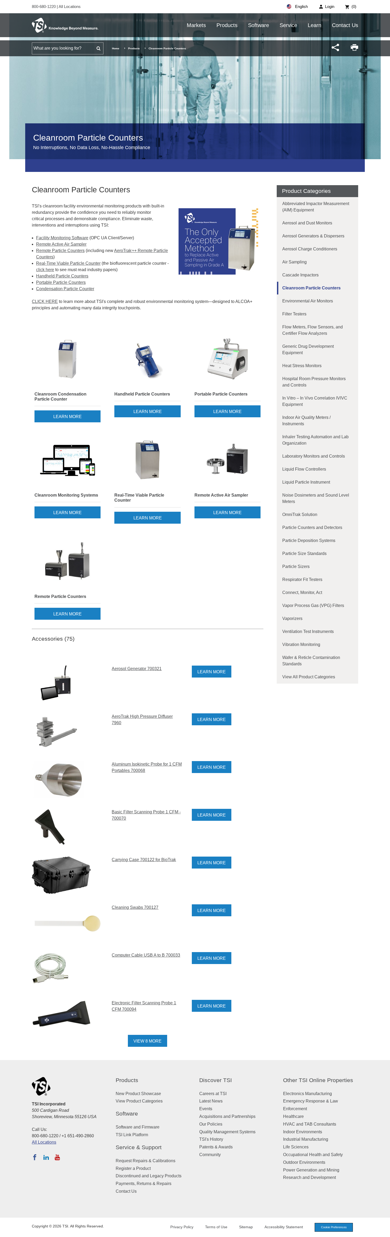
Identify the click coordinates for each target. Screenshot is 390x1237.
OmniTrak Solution (299, 514)
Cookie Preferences (334, 1227)
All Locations (70, 6)
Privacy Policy (181, 1227)
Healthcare (293, 1116)
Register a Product (133, 1168)
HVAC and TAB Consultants (309, 1124)
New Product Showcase (138, 1093)
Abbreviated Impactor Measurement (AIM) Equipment (315, 206)
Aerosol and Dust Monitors (307, 223)
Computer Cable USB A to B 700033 (146, 955)
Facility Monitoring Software (62, 238)
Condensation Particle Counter (65, 289)
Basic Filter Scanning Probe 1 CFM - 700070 (146, 815)
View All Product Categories (308, 677)
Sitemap (246, 1227)
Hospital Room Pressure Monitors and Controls (314, 381)
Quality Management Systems (227, 1132)
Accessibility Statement (284, 1227)
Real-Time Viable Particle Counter (68, 263)
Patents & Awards (216, 1147)
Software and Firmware (137, 1127)
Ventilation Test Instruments (308, 631)
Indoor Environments (302, 1132)
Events (205, 1108)
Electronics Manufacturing (307, 1093)
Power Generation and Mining (311, 1170)
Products (226, 25)
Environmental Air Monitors (307, 301)
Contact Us (345, 25)
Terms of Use (216, 1227)
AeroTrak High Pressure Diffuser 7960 (142, 719)
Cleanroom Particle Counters (311, 288)
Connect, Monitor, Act (302, 592)
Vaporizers (292, 618)
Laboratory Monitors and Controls (313, 456)
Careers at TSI (213, 1093)
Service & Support (139, 1147)
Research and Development (309, 1177)
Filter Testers (294, 314)
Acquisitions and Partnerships (227, 1116)
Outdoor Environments (304, 1162)
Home (115, 48)
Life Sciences (296, 1147)
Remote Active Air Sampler (61, 244)
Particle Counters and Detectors (312, 527)
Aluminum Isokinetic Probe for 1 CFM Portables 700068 (147, 767)
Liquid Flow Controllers (304, 469)
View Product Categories (139, 1101)
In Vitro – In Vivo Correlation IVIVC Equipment (314, 401)
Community (210, 1154)
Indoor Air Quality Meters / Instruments (306, 420)
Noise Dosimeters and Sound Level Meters (315, 498)
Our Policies (210, 1124)
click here (45, 269)
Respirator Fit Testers (302, 579)
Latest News (211, 1101)
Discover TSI (215, 1080)
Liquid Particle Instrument (306, 482)
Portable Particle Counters (61, 282)
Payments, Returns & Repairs (143, 1183)
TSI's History (211, 1139)
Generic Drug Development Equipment (308, 349)
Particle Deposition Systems (308, 540)
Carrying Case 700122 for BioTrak (144, 859)
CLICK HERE (45, 301)
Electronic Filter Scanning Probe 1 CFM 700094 (144, 1006)
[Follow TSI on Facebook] (35, 1157)
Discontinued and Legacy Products (148, 1176)
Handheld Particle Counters (62, 276)
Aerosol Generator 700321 (137, 668)
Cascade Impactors (300, 275)
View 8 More (147, 1041)
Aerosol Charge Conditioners (309, 249)
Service (288, 25)
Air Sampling (294, 262)
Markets (196, 25)
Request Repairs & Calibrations (145, 1160)
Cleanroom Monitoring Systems (66, 495)
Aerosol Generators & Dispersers (313, 236)
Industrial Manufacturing (305, 1139)
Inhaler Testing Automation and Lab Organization (315, 440)
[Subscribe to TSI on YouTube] (57, 1157)
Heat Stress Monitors (302, 365)
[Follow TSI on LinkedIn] (46, 1157)
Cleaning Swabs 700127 (135, 907)
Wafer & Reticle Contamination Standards (311, 660)
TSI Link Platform (132, 1134)
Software (258, 25)
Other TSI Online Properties (318, 1080)
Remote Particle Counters (60, 250)
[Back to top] (383, 1230)
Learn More (67, 416)
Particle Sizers (296, 566)
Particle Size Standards (304, 553)
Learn (314, 25)
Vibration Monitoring (301, 644)
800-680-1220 (44, 6)
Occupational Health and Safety (313, 1154)
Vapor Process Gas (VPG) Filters (313, 605)
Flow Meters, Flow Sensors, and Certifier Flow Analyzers (312, 330)
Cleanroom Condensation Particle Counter (60, 396)
